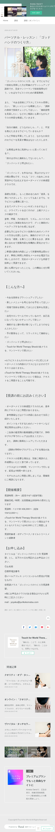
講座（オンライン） (32, 20)
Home (5, 20)
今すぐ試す (36, 13)
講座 (16, 20)
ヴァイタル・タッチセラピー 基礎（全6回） (26, 723)
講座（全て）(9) (10, 610)
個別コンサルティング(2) (25, 610)
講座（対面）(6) (40, 610)
